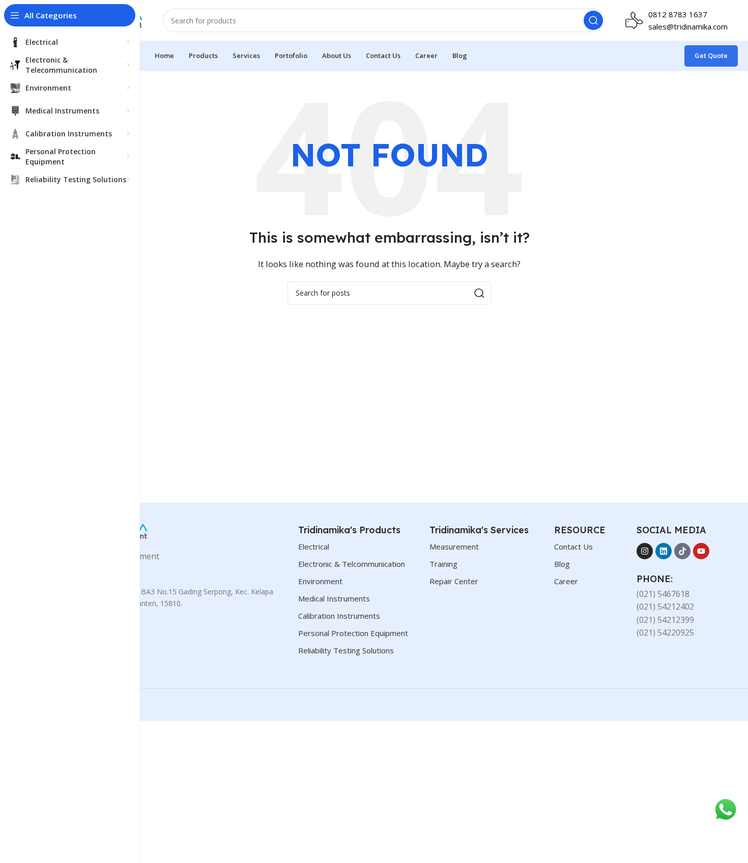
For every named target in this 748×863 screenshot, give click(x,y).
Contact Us (573, 546)
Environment (320, 581)
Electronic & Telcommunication (351, 564)
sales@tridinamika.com (688, 26)
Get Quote (711, 55)
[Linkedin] (663, 551)
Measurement (454, 546)
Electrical (313, 546)
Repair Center (453, 581)
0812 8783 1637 (677, 14)
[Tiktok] (682, 551)
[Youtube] (701, 551)
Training (443, 564)
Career (566, 581)
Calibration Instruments (339, 616)
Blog (562, 564)
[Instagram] (645, 551)
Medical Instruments (334, 598)
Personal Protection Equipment (353, 633)
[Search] (593, 20)
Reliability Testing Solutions (346, 650)
